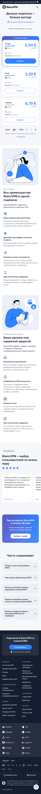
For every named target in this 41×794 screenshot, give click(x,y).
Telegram (5, 761)
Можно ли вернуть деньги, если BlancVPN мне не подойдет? (16, 613)
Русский (32, 775)
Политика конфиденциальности (10, 695)
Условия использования (8, 689)
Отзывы (5, 672)
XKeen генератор (8, 715)
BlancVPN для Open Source (29, 678)
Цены (4, 676)
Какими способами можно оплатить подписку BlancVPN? (18, 600)
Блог (24, 716)
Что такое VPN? (8, 665)
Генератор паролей (9, 705)
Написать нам (11, 775)
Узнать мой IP (7, 708)
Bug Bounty (26, 682)
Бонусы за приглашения (27, 672)
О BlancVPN (26, 697)
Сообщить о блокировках (27, 687)
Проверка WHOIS (8, 712)
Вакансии (26, 700)
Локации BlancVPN (9, 669)
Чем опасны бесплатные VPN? (18, 577)
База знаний (27, 709)
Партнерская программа (27, 666)
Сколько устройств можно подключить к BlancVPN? (16, 588)
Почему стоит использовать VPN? (17, 566)
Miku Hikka (8, 499)
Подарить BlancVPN (9, 679)
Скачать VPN (27, 713)
